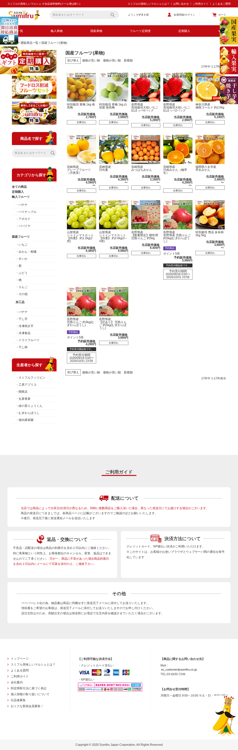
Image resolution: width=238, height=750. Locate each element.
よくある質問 (20, 670)
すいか (22, 258)
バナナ (22, 204)
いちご (22, 244)
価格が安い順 (91, 60)
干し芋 (22, 319)
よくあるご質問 (221, 3)
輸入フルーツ (21, 196)
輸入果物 (57, 30)
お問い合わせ (181, 3)
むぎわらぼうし (27, 412)
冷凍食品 (23, 333)
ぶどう (22, 272)
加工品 (20, 302)
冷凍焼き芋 (24, 326)
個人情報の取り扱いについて (30, 694)
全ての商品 (19, 186)
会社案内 (17, 682)
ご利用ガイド (200, 3)
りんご (22, 287)
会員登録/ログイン (184, 14)
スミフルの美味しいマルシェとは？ (148, 3)
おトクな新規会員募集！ (27, 706)
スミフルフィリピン (30, 377)
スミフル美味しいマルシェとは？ (33, 664)
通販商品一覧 (29, 42)
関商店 (22, 391)
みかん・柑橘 (26, 251)
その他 (22, 294)
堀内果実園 (24, 420)
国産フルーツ (21, 236)
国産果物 (96, 30)
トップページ (20, 658)
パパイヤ (23, 225)
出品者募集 (18, 700)
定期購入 (184, 30)
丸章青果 (23, 398)
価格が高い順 (112, 60)
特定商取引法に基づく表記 (28, 688)
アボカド (23, 218)
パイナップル (26, 211)
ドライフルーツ (27, 340)
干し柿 (22, 347)
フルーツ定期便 (140, 30)
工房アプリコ (26, 384)
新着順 (128, 60)
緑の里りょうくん (29, 405)
